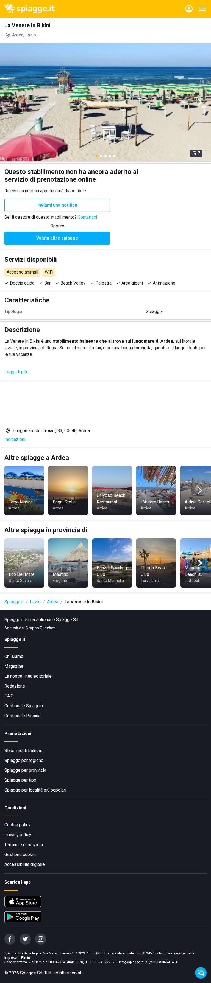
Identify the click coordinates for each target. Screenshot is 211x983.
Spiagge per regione (23, 760)
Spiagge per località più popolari (35, 790)
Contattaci (87, 217)
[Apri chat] (201, 973)
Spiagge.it (14, 601)
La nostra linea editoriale (28, 676)
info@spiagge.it (131, 962)
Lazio (35, 601)
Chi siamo (13, 656)
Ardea (52, 601)
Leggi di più (15, 371)
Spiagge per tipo (20, 780)
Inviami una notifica (57, 205)
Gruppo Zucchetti (41, 628)
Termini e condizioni (23, 844)
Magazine (13, 666)
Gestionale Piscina (22, 715)
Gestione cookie (20, 854)
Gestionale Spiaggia (23, 705)
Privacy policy (17, 834)
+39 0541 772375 (103, 962)
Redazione (14, 686)
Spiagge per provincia (25, 770)
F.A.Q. (9, 695)
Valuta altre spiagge (57, 238)
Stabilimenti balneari (23, 750)
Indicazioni (14, 439)
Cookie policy (17, 824)
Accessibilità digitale (24, 864)
